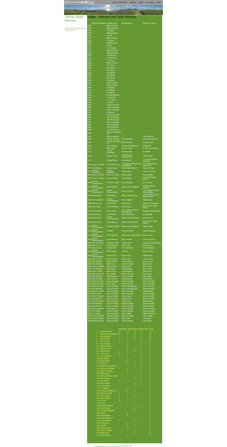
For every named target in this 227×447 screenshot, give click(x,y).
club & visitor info (119, 2)
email (141, 2)
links (159, 2)
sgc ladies (150, 2)
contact (133, 2)
